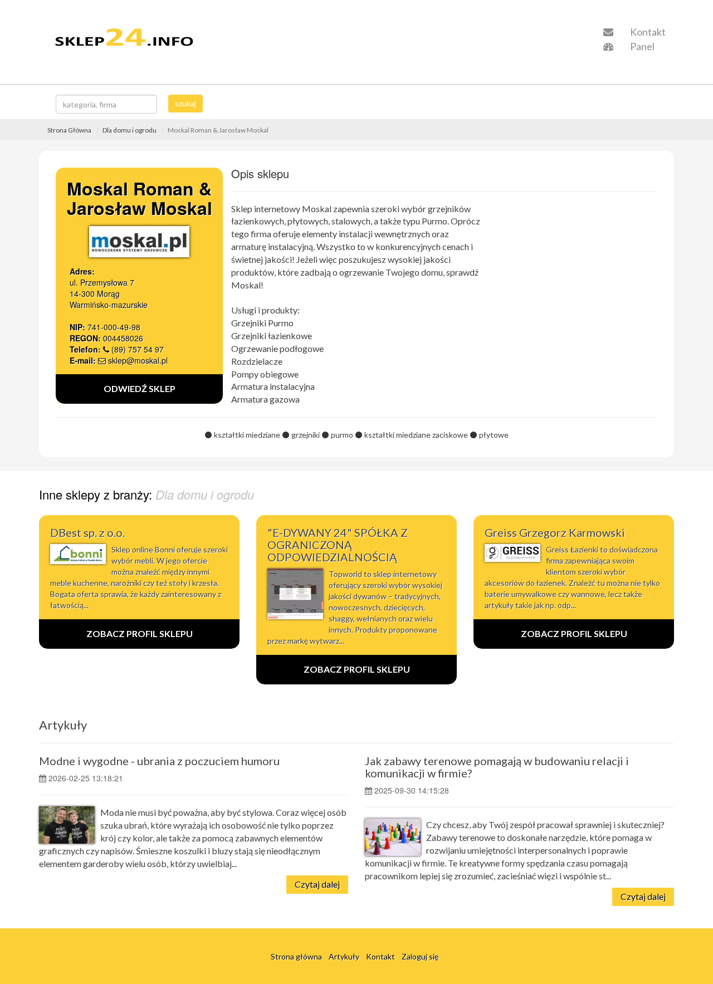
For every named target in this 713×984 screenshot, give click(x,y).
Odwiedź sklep (139, 388)
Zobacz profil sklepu (139, 633)
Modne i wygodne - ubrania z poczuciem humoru (159, 760)
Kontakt (647, 32)
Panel (641, 46)
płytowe (494, 434)
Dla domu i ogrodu (129, 130)
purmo (342, 434)
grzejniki (305, 434)
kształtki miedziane (247, 434)
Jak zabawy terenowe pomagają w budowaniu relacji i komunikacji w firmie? (497, 767)
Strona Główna (69, 130)
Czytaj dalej (317, 884)
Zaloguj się (420, 956)
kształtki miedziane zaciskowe (416, 434)
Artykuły (63, 724)
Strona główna (296, 956)
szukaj (185, 103)
